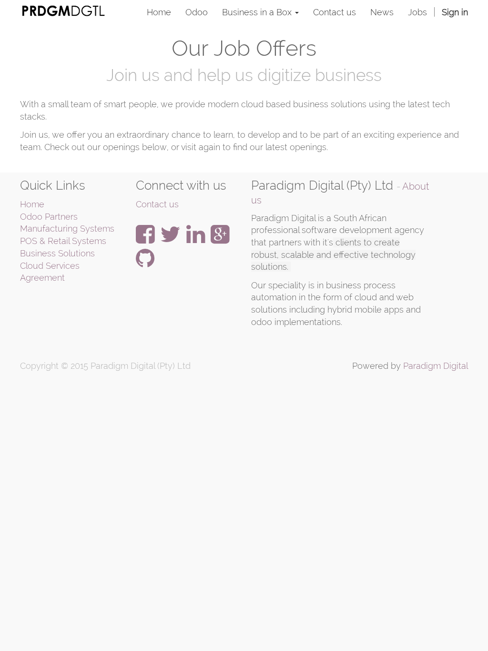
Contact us (157, 204)
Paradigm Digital (435, 366)
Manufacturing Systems (67, 229)
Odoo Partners (49, 217)
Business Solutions (57, 253)
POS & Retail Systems (63, 241)
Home (32, 204)
